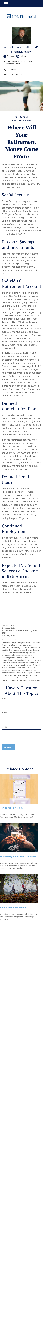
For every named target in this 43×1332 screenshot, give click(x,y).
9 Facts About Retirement (13, 907)
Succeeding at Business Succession (18, 856)
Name (4, 698)
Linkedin (23, 56)
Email (4, 713)
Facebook (11, 56)
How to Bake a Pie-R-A (11, 807)
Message (6, 727)
